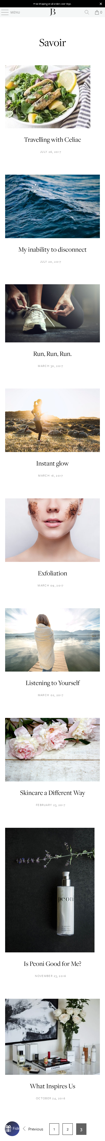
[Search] (87, 12)
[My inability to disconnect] (52, 236)
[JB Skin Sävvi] (52, 12)
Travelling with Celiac (52, 139)
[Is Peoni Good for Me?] (49, 951)
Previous (35, 1129)
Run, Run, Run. (52, 353)
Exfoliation (52, 573)
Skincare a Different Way (52, 792)
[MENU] (2, 12)
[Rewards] (12, 1128)
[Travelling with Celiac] (47, 127)
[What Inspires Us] (52, 1073)
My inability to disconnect (52, 249)
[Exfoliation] (52, 560)
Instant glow (52, 463)
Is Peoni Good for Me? (52, 963)
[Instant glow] (52, 450)
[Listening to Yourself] (52, 670)
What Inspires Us (52, 1085)
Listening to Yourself (53, 682)
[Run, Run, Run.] (52, 341)
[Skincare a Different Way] (52, 780)
